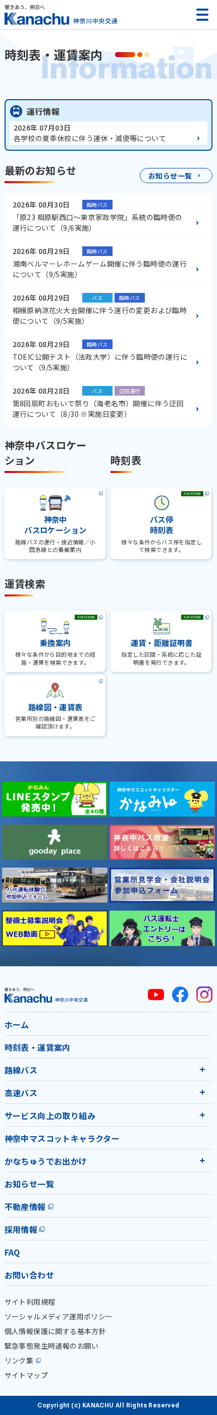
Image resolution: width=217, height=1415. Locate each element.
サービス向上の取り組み (50, 1115)
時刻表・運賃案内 (38, 1047)
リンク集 (19, 1360)
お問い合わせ (29, 1275)
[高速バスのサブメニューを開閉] (202, 1092)
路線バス (21, 1070)
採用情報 (21, 1229)
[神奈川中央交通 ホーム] (46, 995)
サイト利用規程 (30, 1302)
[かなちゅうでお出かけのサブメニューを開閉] (202, 1160)
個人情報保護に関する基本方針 (55, 1331)
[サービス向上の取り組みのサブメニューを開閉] (202, 1115)
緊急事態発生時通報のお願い (52, 1346)
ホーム (17, 1024)
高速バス (21, 1093)
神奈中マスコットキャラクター (62, 1138)
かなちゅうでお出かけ (46, 1161)
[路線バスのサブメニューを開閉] (202, 1069)
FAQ (12, 1252)
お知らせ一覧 (29, 1184)
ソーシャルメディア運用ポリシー (59, 1316)
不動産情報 (25, 1206)
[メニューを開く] (202, 14)
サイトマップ (26, 1375)
